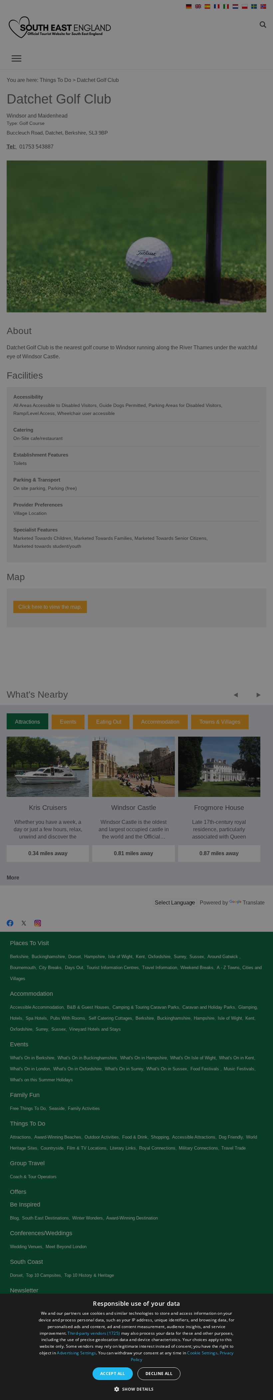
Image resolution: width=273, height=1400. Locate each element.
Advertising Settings (76, 1353)
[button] (136, 1388)
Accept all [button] (112, 1373)
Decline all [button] (158, 1373)
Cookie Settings (202, 1353)
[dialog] (136, 1347)
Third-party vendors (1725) (94, 1333)
